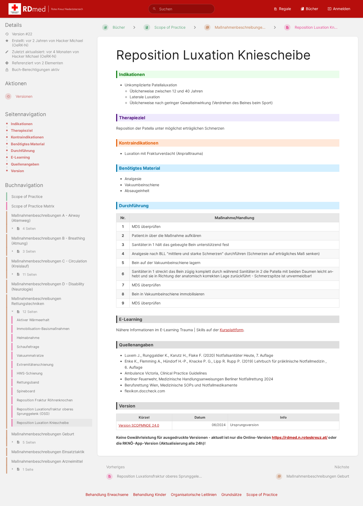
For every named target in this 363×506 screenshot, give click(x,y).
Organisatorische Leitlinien (194, 494)
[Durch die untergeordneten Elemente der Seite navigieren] (275, 27)
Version (17, 171)
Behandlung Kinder (149, 494)
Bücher (312, 8)
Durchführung (23, 150)
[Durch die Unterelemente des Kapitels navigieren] (195, 27)
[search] (181, 9)
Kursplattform (231, 330)
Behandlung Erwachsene (107, 494)
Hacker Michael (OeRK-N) (34, 56)
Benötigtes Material (28, 144)
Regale (285, 8)
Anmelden (341, 8)
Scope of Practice (261, 494)
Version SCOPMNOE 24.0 (139, 425)
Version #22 (22, 34)
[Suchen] (154, 9)
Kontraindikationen (27, 137)
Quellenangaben (25, 164)
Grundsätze (231, 494)
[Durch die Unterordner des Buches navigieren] (134, 27)
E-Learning (20, 157)
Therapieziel (22, 130)
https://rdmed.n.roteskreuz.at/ (299, 437)
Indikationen (21, 124)
